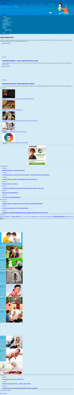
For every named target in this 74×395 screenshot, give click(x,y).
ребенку (52, 216)
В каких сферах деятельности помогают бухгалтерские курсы (14, 131)
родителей (67, 216)
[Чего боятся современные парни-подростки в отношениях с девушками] (11, 257)
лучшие (28, 216)
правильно (36, 216)
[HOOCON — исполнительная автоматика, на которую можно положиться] (11, 231)
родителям (71, 216)
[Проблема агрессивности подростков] (11, 244)
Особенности (2, 216)
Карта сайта (7, 18)
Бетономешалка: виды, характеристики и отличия (18, 83)
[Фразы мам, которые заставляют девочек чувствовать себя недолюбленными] (11, 283)
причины (44, 216)
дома (24, 216)
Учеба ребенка (5, 24)
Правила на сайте (8, 17)
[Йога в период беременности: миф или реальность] (11, 373)
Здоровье (4, 27)
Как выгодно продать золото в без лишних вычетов (12, 109)
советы (1, 217)
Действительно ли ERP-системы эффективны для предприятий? (15, 142)
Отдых (4, 26)
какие (26, 216)
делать (13, 216)
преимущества (41, 216)
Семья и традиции (6, 25)
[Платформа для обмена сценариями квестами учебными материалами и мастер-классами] (8, 119)
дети (20, 216)
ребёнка (56, 216)
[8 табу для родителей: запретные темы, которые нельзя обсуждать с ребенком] (11, 348)
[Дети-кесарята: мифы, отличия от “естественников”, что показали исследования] (11, 361)
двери (10, 216)
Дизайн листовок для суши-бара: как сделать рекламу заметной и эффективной (18, 98)
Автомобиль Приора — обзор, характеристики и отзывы (20, 60)
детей (17, 216)
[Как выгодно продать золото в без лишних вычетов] (8, 108)
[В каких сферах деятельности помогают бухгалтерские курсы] (8, 130)
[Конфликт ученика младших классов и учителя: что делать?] (11, 309)
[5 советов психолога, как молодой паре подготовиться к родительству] (11, 322)
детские (22, 216)
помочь (30, 216)
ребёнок (62, 216)
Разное (4, 28)
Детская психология (9, 22)
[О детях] (9, 11)
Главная (1, 34)
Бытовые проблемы (8, 30)
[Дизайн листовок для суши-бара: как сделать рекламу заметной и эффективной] (8, 97)
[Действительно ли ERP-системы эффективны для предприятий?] (8, 141)
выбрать (7, 216)
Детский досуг (6, 23)
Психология (5, 21)
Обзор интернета (8, 29)
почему (33, 216)
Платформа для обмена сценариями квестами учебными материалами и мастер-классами (19, 120)
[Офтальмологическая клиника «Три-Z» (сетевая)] (11, 335)
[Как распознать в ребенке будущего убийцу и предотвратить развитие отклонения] (11, 296)
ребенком (48, 216)
